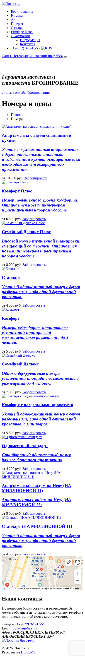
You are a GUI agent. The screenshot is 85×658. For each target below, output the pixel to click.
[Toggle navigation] (65, 57)
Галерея (17, 24)
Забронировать (35, 178)
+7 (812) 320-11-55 (31, 624)
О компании (20, 36)
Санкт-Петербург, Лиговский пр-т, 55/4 (32, 56)
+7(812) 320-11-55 (26, 48)
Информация (30, 40)
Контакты (27, 44)
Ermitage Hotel (22, 32)
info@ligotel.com (24, 628)
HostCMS (28, 652)
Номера (17, 15)
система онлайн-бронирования (26, 92)
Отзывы (17, 28)
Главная (17, 115)
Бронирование (22, 11)
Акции (16, 20)
